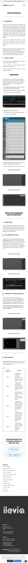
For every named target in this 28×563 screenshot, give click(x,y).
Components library (8, 114)
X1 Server (5, 491)
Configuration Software (8, 470)
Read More (10, 561)
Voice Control (6, 487)
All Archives (5, 466)
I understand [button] (18, 561)
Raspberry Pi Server (7, 479)
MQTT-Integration (6, 476)
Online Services (6, 478)
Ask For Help (14, 449)
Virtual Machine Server (7, 485)
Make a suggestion (14, 455)
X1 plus (4, 489)
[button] (25, 561)
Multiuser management (19, 43)
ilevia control (5, 472)
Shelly (4, 481)
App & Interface (6, 468)
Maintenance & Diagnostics (8, 474)
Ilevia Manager (19, 26)
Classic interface (7, 65)
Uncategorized (6, 483)
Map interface (7, 68)
